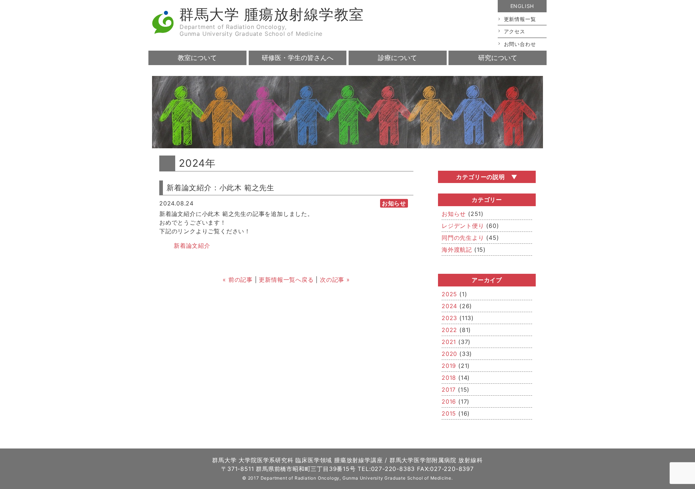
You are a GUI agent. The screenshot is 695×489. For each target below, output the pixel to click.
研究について (497, 57)
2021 (449, 341)
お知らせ (454, 213)
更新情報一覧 (520, 19)
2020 (449, 353)
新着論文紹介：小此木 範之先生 (220, 187)
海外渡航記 (457, 249)
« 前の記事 (238, 279)
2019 (449, 365)
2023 (449, 318)
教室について (197, 57)
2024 (449, 306)
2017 (449, 389)
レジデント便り (463, 225)
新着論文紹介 (192, 245)
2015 (449, 413)
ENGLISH (522, 6)
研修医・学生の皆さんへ (297, 57)
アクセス (514, 31)
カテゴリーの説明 (480, 176)
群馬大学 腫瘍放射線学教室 (271, 14)
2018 (449, 377)
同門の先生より (463, 237)
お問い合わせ (520, 44)
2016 (449, 401)
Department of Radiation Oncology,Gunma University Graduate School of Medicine (251, 30)
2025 (449, 294)
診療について (397, 57)
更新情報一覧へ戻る (286, 279)
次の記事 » (335, 279)
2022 (449, 329)
